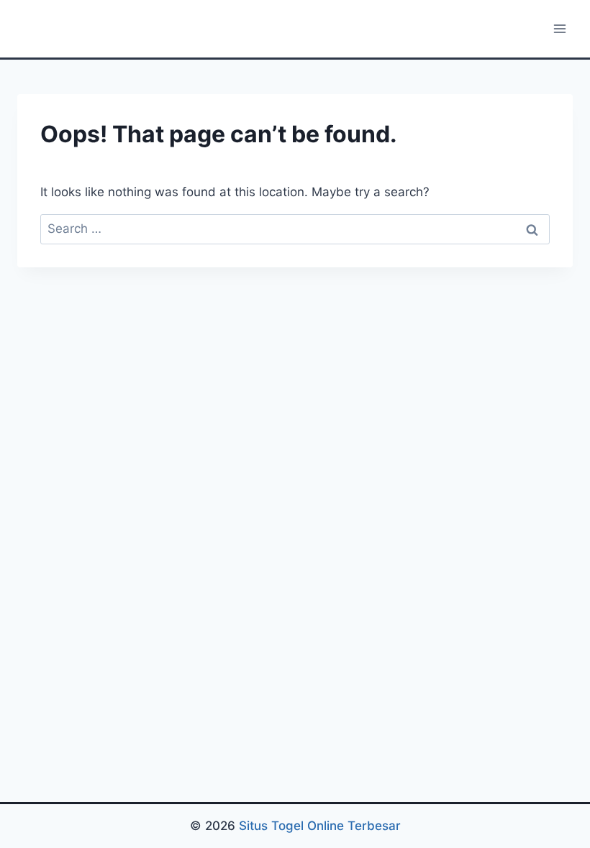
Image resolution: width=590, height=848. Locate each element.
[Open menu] (559, 28)
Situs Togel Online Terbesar (320, 826)
